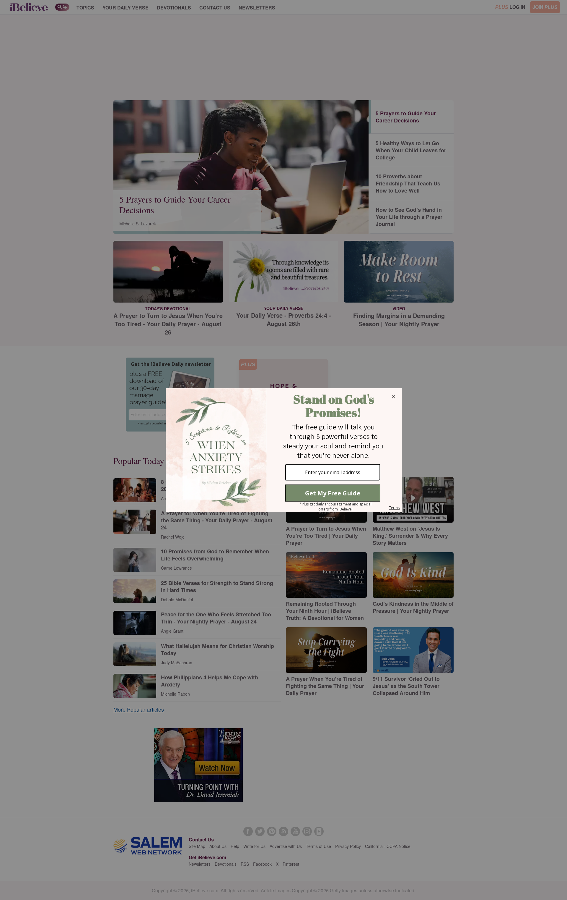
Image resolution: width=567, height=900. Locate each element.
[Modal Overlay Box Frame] (283, 450)
